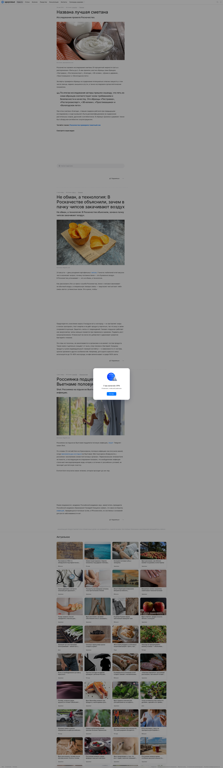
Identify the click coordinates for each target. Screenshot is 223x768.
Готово (111, 394)
